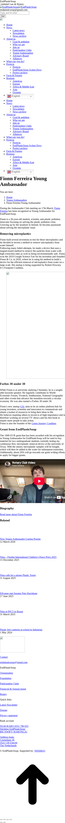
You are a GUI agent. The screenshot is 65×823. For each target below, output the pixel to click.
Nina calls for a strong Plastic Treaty (18, 575)
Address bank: (7, 737)
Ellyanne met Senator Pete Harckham (18, 593)
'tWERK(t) (39, 751)
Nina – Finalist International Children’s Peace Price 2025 (28, 557)
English (15, 96)
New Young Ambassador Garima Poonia (20, 539)
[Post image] (32, 531)
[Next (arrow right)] (4, 822)
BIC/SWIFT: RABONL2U (13, 731)
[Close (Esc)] (1, 819)
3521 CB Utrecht (8, 742)
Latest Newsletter (8, 705)
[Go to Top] (32, 816)
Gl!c (22, 406)
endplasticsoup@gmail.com (13, 662)
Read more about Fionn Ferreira (16, 514)
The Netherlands (8, 745)
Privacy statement (9, 715)
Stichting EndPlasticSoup (12, 729)
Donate (3, 710)
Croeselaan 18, (7, 740)
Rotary (3, 694)
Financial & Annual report (13, 689)
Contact (4, 657)
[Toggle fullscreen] (7, 819)
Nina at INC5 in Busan (11, 611)
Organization (6, 673)
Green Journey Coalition (44, 423)
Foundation (5, 678)
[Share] (4, 819)
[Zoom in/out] (10, 819)
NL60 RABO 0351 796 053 (14, 726)
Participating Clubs (9, 683)
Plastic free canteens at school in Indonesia (21, 629)
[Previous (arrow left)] (1, 822)
